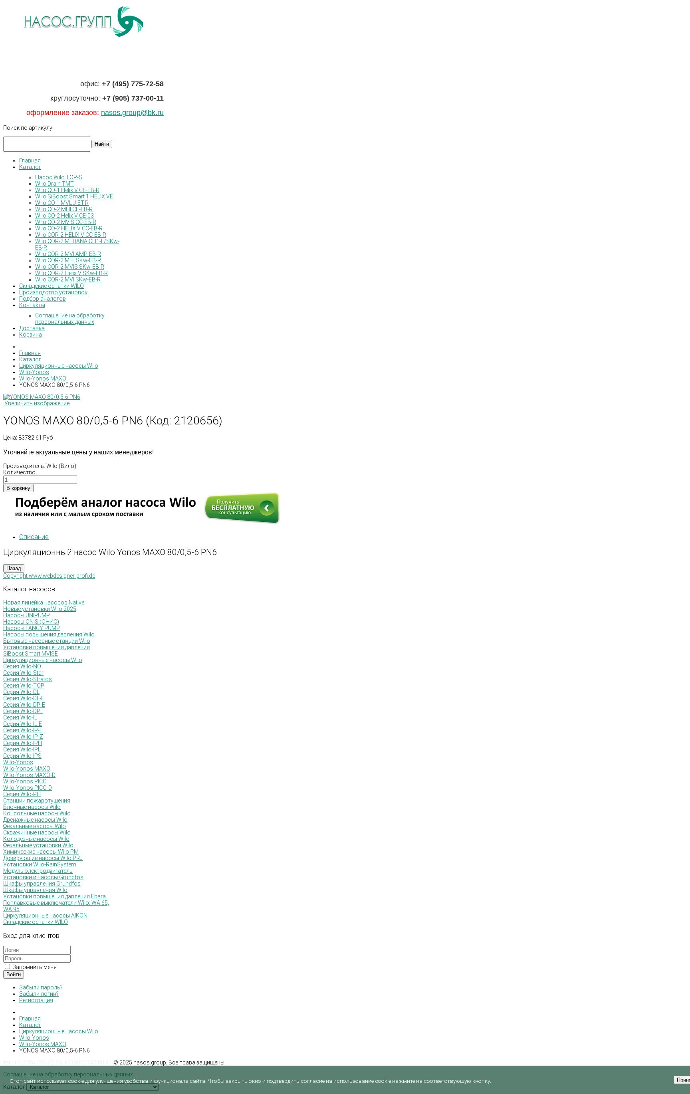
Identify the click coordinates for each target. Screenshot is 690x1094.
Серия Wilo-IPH (22, 743)
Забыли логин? (39, 994)
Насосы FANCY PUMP (31, 628)
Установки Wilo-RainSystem (39, 864)
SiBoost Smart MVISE (30, 653)
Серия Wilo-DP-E (24, 705)
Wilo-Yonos (18, 762)
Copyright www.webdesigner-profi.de (49, 576)
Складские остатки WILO (35, 922)
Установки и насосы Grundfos (43, 877)
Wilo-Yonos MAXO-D (29, 775)
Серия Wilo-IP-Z (23, 736)
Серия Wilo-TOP (23, 685)
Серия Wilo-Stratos (27, 679)
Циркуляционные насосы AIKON (45, 915)
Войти (13, 974)
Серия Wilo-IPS (22, 756)
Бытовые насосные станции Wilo (46, 641)
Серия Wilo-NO (22, 666)
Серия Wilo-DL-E (23, 698)
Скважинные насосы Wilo (37, 832)
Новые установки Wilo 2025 (39, 609)
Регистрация (36, 1000)
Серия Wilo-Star (23, 673)
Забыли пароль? (41, 987)
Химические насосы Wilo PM (41, 851)
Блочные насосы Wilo (32, 807)
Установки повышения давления (46, 647)
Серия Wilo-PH (22, 794)
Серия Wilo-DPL (23, 711)
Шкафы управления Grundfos (42, 883)
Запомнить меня (34, 967)
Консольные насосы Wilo (37, 813)
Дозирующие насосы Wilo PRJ (43, 858)
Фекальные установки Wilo (38, 845)
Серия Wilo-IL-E (22, 724)
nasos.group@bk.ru (132, 113)
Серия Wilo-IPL (22, 749)
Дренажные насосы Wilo (35, 820)
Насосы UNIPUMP (26, 615)
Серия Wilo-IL (20, 717)
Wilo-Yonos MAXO (26, 768)
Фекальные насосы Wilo (34, 826)
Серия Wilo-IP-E (23, 730)
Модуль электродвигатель (38, 871)
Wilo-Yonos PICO (25, 781)
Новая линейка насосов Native (43, 602)
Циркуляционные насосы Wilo (42, 660)
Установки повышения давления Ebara (54, 896)
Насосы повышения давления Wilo (49, 634)
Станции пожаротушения (36, 800)
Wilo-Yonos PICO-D (27, 788)
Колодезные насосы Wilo (36, 839)
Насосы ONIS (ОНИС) (31, 621)
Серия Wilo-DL (21, 692)
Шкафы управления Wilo (35, 890)
